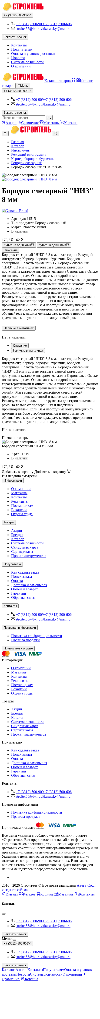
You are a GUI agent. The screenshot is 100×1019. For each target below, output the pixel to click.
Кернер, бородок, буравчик (32, 159)
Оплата (17, 581)
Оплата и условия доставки (33, 54)
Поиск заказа (21, 576)
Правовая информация (20, 627)
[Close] (4, 914)
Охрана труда (22, 514)
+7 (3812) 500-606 (58, 24)
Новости (18, 58)
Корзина (46, 894)
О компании (21, 66)
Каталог (17, 146)
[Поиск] (49, 117)
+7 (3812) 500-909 (16, 15)
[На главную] (22, 10)
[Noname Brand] (15, 211)
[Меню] (5, 133)
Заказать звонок (15, 37)
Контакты (19, 45)
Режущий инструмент (28, 154)
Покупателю (12, 564)
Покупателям (21, 49)
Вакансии (19, 510)
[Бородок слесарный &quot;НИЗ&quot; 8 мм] (50, 179)
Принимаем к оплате (18, 648)
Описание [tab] (20, 345)
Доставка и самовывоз (29, 585)
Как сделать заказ (25, 572)
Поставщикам (22, 506)
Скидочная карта (24, 547)
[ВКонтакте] (13, 877)
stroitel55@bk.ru (28, 29)
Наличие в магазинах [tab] (28, 350)
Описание (10, 250)
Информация (13, 480)
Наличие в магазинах (19, 328)
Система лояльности (27, 62)
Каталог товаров (58, 81)
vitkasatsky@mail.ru (55, 29)
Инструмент (21, 150)
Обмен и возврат (24, 589)
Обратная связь (23, 597)
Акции (16, 530)
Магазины (19, 493)
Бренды (17, 535)
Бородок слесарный (26, 163)
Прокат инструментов (28, 556)
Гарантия (18, 593)
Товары (9, 522)
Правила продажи (25, 640)
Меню (24, 86)
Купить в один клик (17, 245)
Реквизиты (19, 501)
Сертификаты (22, 552)
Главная (17, 142)
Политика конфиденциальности (36, 636)
